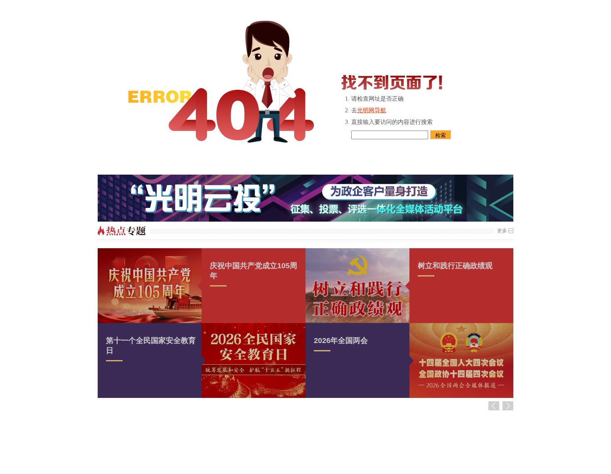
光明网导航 (371, 110)
